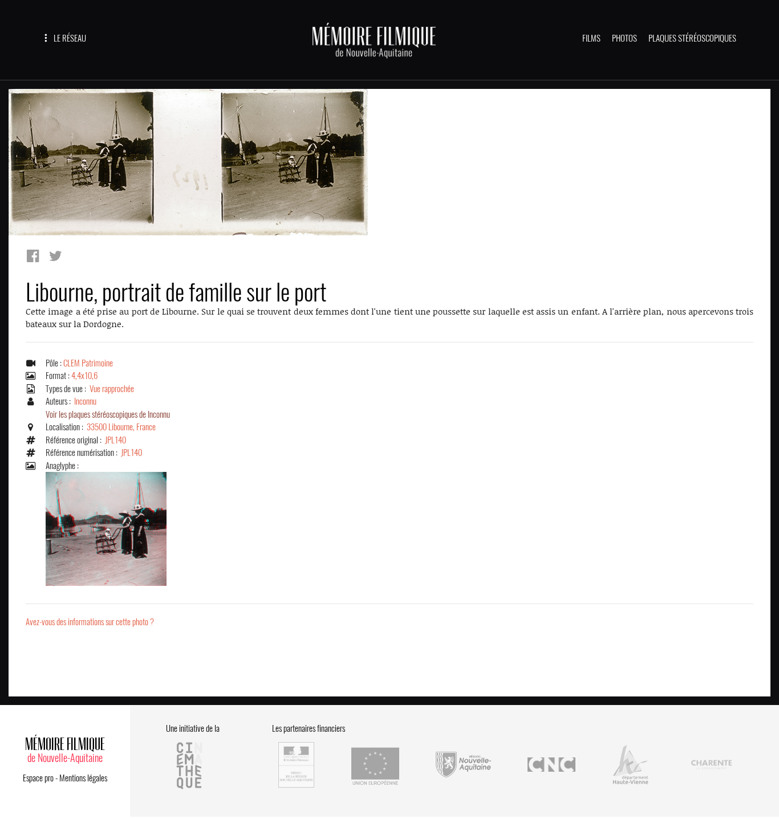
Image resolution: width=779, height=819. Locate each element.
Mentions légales (83, 778)
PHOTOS (624, 38)
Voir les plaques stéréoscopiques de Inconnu (108, 414)
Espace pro (38, 778)
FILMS (591, 38)
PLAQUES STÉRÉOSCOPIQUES (692, 38)
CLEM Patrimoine (88, 363)
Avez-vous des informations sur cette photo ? (90, 622)
